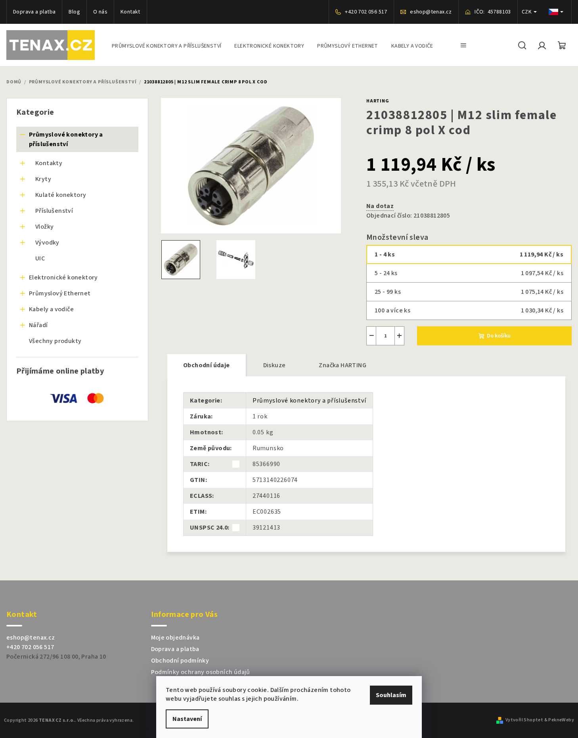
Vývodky (47, 242)
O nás (100, 12)
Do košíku (499, 336)
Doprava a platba (34, 12)
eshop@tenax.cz (30, 637)
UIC (40, 258)
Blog (74, 12)
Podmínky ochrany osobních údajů (200, 672)
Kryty (43, 179)
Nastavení (187, 719)
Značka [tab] (342, 365)
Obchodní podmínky (180, 660)
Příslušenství (54, 210)
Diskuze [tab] (274, 365)
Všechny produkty (55, 341)
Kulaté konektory (60, 195)
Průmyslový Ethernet (60, 293)
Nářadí (38, 325)
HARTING (377, 101)
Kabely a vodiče (51, 309)
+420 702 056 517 (30, 647)
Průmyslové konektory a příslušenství (66, 139)
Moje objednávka (175, 637)
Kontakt (130, 12)
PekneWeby (561, 720)
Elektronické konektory (63, 277)
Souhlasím (391, 695)
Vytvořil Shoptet (524, 720)
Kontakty (48, 163)
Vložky (44, 226)
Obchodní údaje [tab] (206, 365)
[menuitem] (166, 45)
